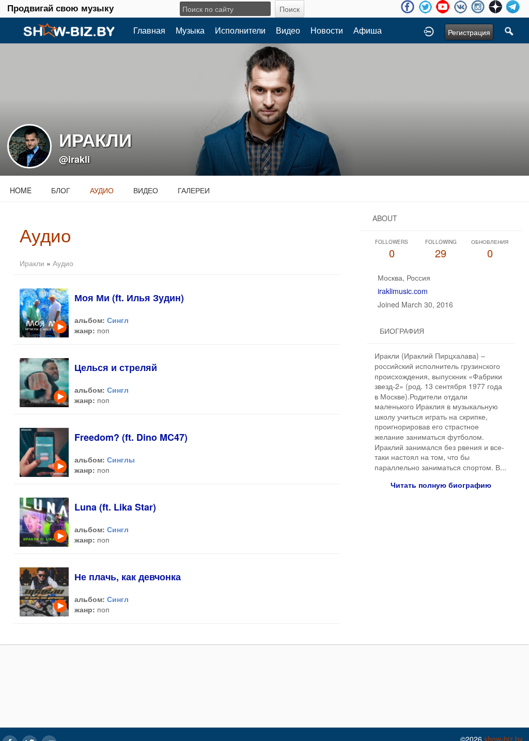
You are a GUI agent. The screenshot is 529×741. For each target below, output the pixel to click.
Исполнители (240, 30)
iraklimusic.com (403, 291)
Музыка (190, 30)
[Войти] (429, 30)
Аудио (102, 190)
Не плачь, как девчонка (127, 576)
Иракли (32, 263)
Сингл (118, 320)
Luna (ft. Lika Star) (115, 507)
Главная (149, 30)
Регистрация (469, 32)
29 (441, 249)
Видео (288, 30)
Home (21, 190)
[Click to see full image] (264, 108)
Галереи (194, 190)
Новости (326, 30)
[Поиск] (509, 30)
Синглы (121, 459)
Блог (60, 190)
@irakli (74, 159)
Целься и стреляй (115, 367)
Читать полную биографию (441, 485)
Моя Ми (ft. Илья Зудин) (129, 297)
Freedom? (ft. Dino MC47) (131, 437)
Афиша (367, 30)
